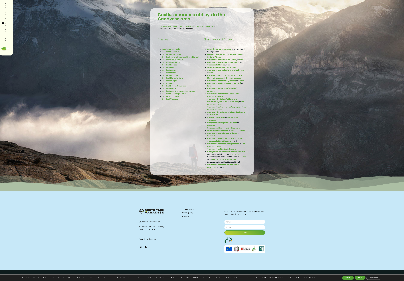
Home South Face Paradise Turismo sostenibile (176, 26)
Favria (209, 86)
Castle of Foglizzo (169, 65)
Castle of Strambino (170, 96)
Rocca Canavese (233, 78)
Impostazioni (373, 278)
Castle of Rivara (169, 88)
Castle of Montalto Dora (172, 78)
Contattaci (7, 49)
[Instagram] (140, 247)
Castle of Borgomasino (172, 54)
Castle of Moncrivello (171, 75)
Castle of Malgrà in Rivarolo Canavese (178, 91)
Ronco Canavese (238, 130)
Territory (199, 26)
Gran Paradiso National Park (224, 159)
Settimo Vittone (214, 57)
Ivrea (241, 59)
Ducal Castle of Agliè (171, 49)
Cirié (240, 138)
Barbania (211, 136)
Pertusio (232, 149)
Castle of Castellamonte (172, 59)
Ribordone (235, 128)
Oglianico (211, 125)
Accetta (348, 278)
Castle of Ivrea (168, 67)
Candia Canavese (215, 96)
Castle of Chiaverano (171, 62)
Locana (243, 157)
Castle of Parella (169, 83)
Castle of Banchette (170, 52)
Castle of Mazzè (169, 73)
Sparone (211, 91)
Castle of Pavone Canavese (174, 86)
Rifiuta (360, 278)
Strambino (213, 115)
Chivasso (236, 154)
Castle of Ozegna (169, 80)
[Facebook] (146, 247)
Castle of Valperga (170, 99)
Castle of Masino (169, 70)
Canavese (209, 26)
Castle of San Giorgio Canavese (175, 94)
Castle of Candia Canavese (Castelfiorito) (180, 57)
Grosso (241, 80)
